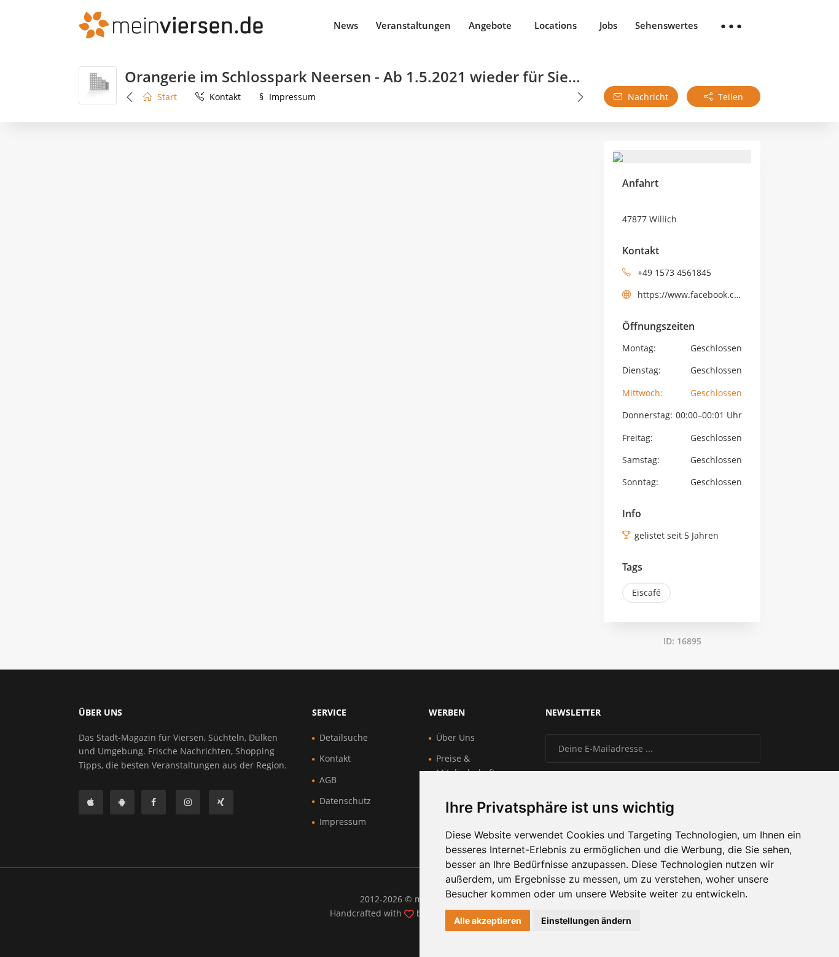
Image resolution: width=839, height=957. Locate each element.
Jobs (608, 25)
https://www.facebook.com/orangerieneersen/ (690, 294)
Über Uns (455, 737)
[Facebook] (153, 802)
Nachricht (646, 97)
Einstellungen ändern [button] (586, 920)
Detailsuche (343, 737)
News (346, 25)
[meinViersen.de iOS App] (91, 802)
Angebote (490, 25)
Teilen (729, 97)
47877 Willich (649, 219)
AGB (328, 780)
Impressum (287, 97)
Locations (555, 25)
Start (166, 97)
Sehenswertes (666, 25)
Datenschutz (345, 801)
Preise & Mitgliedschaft (465, 765)
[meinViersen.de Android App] (122, 802)
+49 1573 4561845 (673, 272)
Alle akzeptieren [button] (487, 920)
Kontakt (224, 97)
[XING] (221, 802)
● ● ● (731, 25)
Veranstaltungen (413, 25)
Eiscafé (646, 592)
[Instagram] (188, 802)
